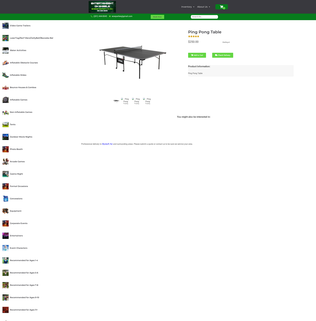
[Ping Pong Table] (116, 101)
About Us (202, 6)
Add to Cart (198, 55)
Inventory (186, 6)
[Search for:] (204, 17)
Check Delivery (223, 55)
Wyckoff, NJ (107, 144)
